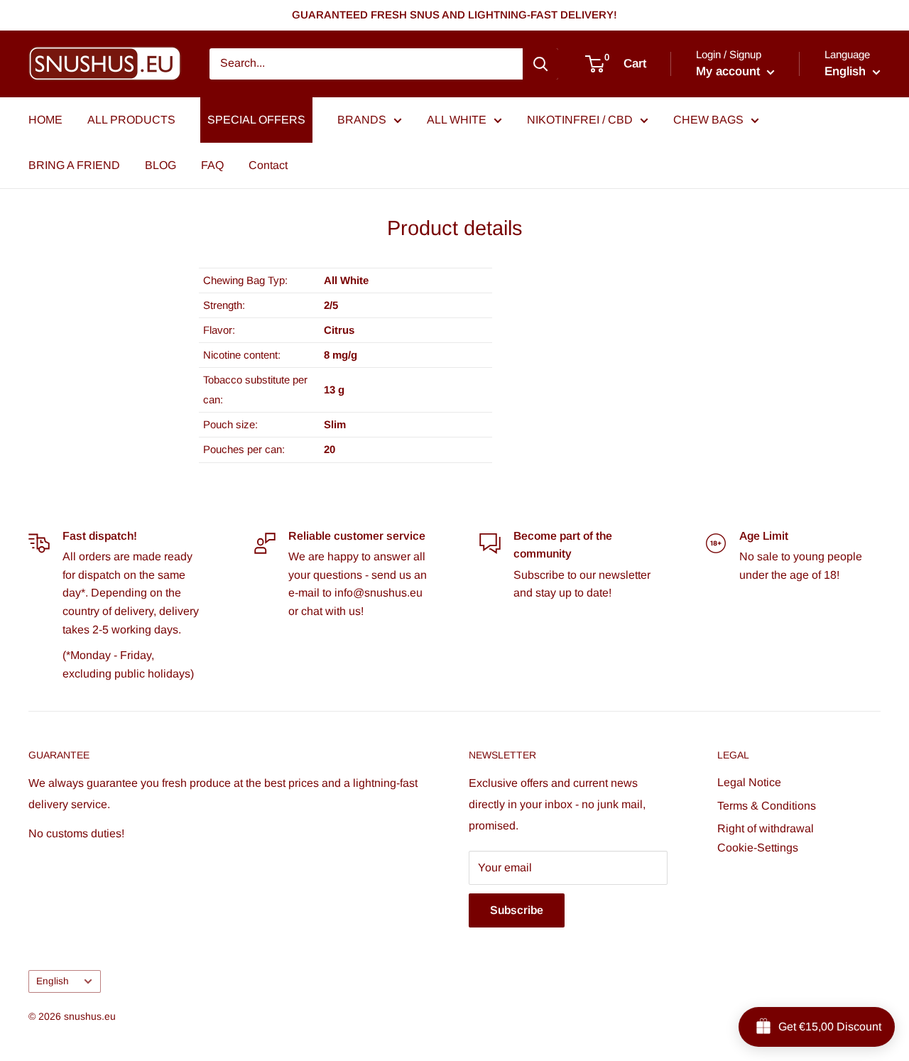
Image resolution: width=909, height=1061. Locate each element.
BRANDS (361, 120)
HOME (45, 120)
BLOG (160, 165)
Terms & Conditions (766, 806)
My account (729, 71)
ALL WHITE (456, 120)
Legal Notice (749, 782)
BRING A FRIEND (74, 165)
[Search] (540, 64)
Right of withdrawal (765, 828)
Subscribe (516, 910)
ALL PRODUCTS (131, 120)
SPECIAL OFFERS (256, 120)
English (52, 981)
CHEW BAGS (708, 120)
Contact (268, 165)
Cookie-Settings (757, 848)
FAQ (212, 165)
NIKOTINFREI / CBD (580, 120)
